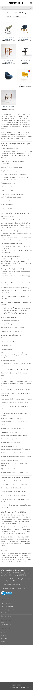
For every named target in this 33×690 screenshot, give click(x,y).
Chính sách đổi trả (6, 616)
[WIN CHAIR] (16, 2)
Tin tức (3, 632)
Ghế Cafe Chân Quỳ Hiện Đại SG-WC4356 (8, 38)
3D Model (4, 638)
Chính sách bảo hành (7, 613)
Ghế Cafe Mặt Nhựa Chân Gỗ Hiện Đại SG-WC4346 (25, 38)
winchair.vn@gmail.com (13, 584)
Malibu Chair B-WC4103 (8, 85)
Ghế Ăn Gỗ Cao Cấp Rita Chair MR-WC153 (8, 107)
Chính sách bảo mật (6, 603)
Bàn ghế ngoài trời (6, 624)
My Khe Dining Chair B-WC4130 (24, 61)
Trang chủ (10, 13)
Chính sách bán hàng (7, 606)
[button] (2, 3)
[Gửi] (29, 7)
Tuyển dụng (4, 635)
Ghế (15, 13)
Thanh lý (3, 641)
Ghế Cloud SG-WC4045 (24, 85)
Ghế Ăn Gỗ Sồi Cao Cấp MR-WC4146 (8, 61)
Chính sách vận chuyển (7, 610)
